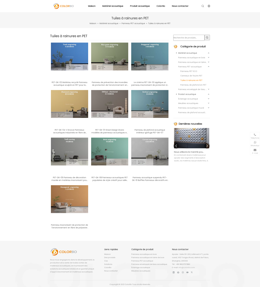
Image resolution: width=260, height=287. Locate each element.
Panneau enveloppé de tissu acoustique (194, 89)
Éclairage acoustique (188, 98)
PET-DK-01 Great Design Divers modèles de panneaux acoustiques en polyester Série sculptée (109, 131)
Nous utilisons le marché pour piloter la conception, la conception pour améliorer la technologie (189, 151)
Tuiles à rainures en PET (191, 80)
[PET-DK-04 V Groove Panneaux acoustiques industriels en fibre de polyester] (69, 103)
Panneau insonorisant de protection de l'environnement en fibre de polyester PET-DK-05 (69, 226)
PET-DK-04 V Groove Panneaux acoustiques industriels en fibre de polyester (69, 131)
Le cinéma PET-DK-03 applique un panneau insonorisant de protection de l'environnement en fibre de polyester (149, 83)
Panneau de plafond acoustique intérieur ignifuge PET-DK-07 (150, 131)
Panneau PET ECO (188, 71)
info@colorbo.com (186, 267)
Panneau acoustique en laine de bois (194, 62)
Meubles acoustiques (188, 103)
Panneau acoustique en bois (191, 57)
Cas (106, 261)
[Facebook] (178, 272)
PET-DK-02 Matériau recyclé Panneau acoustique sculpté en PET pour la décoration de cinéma (69, 83)
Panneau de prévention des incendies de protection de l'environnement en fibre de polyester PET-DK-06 (110, 83)
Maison (91, 6)
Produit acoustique (140, 6)
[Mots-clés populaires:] (207, 37)
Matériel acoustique (112, 6)
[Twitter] (192, 272)
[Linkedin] (173, 272)
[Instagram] (183, 272)
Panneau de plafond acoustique (193, 112)
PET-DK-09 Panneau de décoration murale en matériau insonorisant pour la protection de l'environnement (69, 179)
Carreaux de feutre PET (191, 75)
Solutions (108, 264)
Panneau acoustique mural (191, 108)
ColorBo (161, 6)
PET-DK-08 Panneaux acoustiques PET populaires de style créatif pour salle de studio (110, 179)
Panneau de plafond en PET (193, 85)
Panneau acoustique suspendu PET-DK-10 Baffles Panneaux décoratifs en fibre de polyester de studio (150, 179)
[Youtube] (187, 272)
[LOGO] (63, 252)
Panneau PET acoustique (190, 66)
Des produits (109, 257)
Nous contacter (180, 6)
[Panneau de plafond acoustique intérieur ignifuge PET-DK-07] (149, 103)
